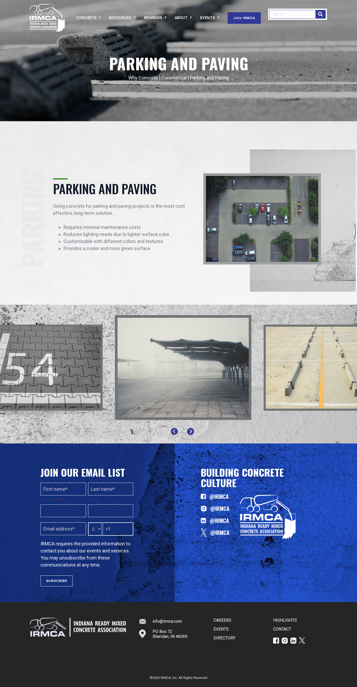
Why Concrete (143, 77)
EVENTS (207, 17)
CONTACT (282, 629)
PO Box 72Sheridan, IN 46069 (170, 634)
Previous (174, 432)
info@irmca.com (167, 621)
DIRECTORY (224, 638)
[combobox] (292, 14)
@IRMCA (219, 496)
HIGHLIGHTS (285, 620)
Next (190, 432)
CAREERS (222, 620)
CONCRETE (86, 17)
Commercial (174, 77)
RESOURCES (120, 17)
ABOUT (181, 17)
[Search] (320, 14)
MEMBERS (153, 17)
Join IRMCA (244, 18)
